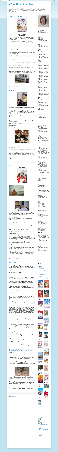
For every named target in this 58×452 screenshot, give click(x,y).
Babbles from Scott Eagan (42, 270)
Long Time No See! (41, 265)
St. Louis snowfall (27, 350)
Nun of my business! (13, 262)
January (40, 435)
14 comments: (20, 55)
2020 (39, 405)
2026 (39, 401)
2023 (39, 402)
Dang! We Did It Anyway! (41, 268)
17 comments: (20, 231)
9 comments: (20, 123)
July (39, 418)
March (40, 422)
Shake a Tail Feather (23, 350)
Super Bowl (31, 350)
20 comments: (20, 349)
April (39, 421)
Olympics (19, 350)
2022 (39, 403)
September (40, 416)
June (39, 419)
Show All (48, 278)
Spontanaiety (12, 127)
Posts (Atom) (14, 396)
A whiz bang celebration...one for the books (18, 165)
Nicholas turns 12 (13, 90)
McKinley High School (15, 350)
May (39, 420)
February (40, 423)
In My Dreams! (12, 59)
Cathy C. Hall (40, 276)
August (40, 417)
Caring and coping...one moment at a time (18, 16)
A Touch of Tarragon (41, 267)
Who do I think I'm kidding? (15, 293)
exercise (12, 350)
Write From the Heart (21, 4)
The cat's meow (12, 354)
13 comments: (20, 86)
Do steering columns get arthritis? (16, 235)
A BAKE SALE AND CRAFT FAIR (42, 274)
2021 (39, 404)
